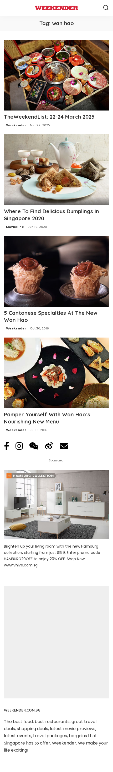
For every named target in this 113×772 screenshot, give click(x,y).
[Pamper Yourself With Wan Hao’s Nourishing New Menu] (56, 373)
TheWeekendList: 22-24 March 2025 (49, 116)
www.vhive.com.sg (21, 565)
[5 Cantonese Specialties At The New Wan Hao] (56, 271)
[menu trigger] (10, 8)
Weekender (16, 125)
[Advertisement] (56, 642)
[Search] (106, 8)
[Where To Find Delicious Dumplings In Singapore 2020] (56, 169)
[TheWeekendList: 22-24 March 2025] (56, 75)
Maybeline (15, 227)
